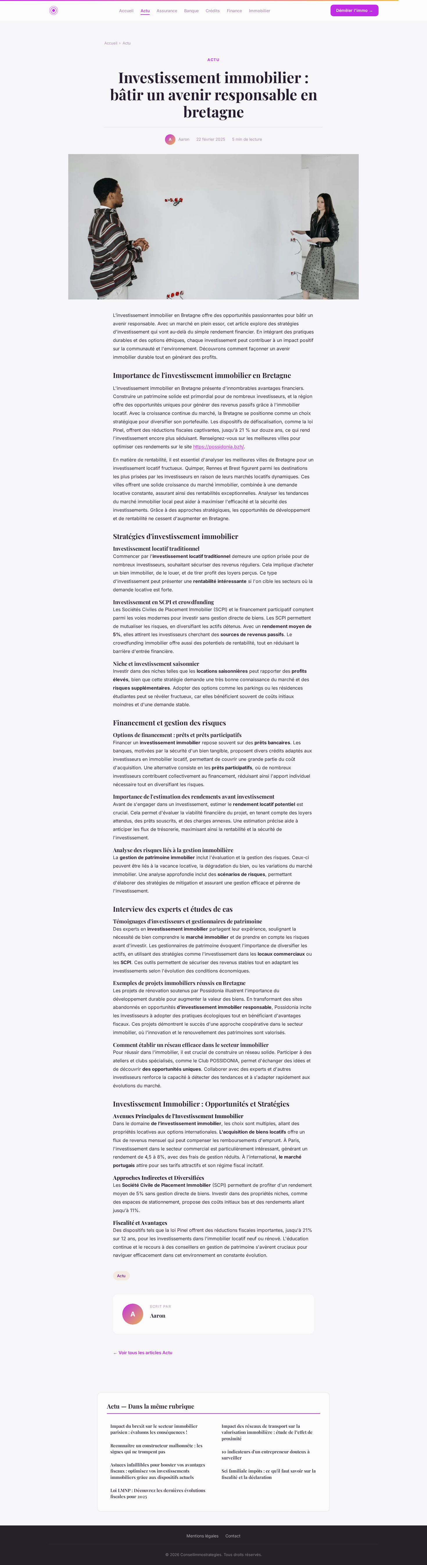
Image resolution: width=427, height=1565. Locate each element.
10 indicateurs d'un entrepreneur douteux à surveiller (266, 1455)
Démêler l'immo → (354, 10)
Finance (234, 10)
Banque (191, 10)
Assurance (167, 10)
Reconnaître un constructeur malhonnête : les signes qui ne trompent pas (156, 1449)
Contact (233, 1535)
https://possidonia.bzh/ (218, 446)
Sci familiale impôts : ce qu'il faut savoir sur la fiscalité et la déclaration (269, 1474)
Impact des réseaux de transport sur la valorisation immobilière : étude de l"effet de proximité (267, 1432)
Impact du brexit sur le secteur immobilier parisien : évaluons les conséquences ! (154, 1429)
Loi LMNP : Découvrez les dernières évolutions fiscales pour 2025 (157, 1493)
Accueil (126, 10)
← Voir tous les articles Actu (142, 1352)
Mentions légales (202, 1535)
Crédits (213, 10)
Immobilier (259, 10)
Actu (145, 10)
